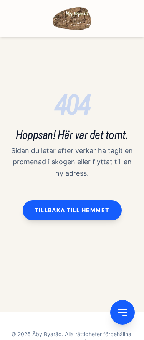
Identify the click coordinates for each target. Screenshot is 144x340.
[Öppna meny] (122, 312)
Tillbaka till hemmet (72, 210)
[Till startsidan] (72, 18)
